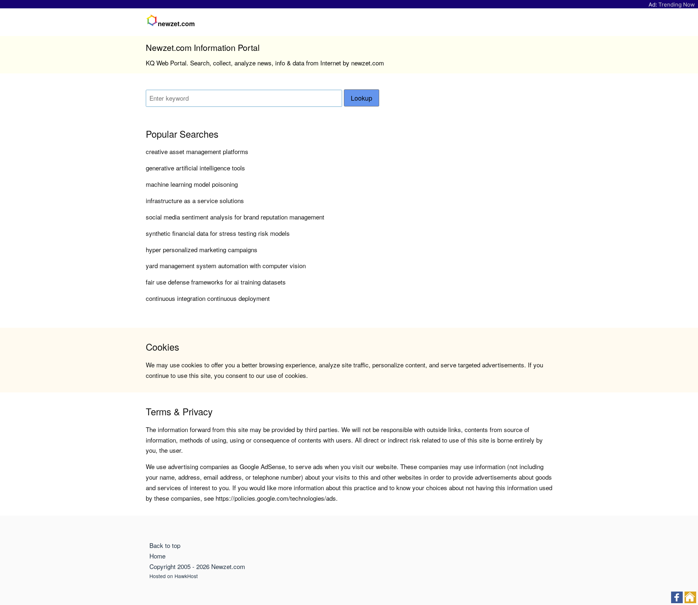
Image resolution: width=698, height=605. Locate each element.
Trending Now (676, 4)
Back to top (164, 545)
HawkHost (186, 576)
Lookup (361, 97)
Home (157, 555)
